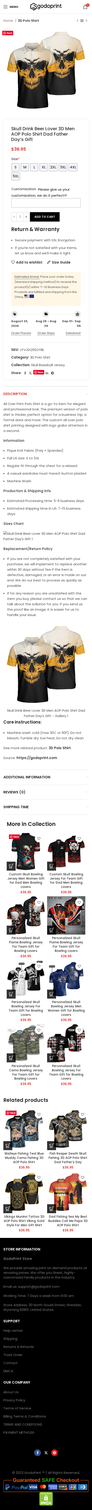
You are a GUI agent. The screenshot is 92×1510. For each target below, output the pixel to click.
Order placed (21, 333)
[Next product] (86, 20)
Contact (10, 1362)
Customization (23, 189)
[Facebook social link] (25, 373)
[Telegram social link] (52, 373)
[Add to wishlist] (39, 838)
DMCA (8, 1371)
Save (9, 33)
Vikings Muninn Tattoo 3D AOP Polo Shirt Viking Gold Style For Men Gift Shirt (24, 1221)
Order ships (46, 333)
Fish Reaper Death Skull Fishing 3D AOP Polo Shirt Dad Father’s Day (67, 1157)
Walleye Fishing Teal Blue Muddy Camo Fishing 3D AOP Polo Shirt (24, 1157)
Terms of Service (17, 1408)
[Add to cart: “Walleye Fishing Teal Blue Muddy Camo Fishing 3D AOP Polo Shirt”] (7, 1145)
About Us (11, 1392)
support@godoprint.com (38, 1286)
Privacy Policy (14, 1400)
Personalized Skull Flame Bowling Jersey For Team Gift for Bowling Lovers (26, 944)
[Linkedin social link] (47, 373)
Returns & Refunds (18, 1346)
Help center (13, 1330)
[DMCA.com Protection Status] (46, 1498)
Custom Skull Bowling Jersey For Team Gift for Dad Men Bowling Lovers (66, 880)
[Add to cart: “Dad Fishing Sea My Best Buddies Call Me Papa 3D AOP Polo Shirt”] (51, 1208)
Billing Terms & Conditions (24, 1416)
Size (15, 158)
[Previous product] (77, 20)
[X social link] (30, 373)
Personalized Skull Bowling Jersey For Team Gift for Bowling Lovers (26, 1008)
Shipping (10, 1338)
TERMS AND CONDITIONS (22, 1424)
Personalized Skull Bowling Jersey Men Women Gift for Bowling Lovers (66, 1008)
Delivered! (73, 333)
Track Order (13, 1354)
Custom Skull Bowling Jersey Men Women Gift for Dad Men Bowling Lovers (25, 880)
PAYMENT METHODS (18, 1432)
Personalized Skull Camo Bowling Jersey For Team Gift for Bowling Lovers (26, 1072)
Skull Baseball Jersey (48, 365)
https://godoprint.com (37, 757)
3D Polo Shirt (28, 20)
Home (8, 20)
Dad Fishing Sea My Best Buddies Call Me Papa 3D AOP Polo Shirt (68, 1221)
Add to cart (44, 217)
